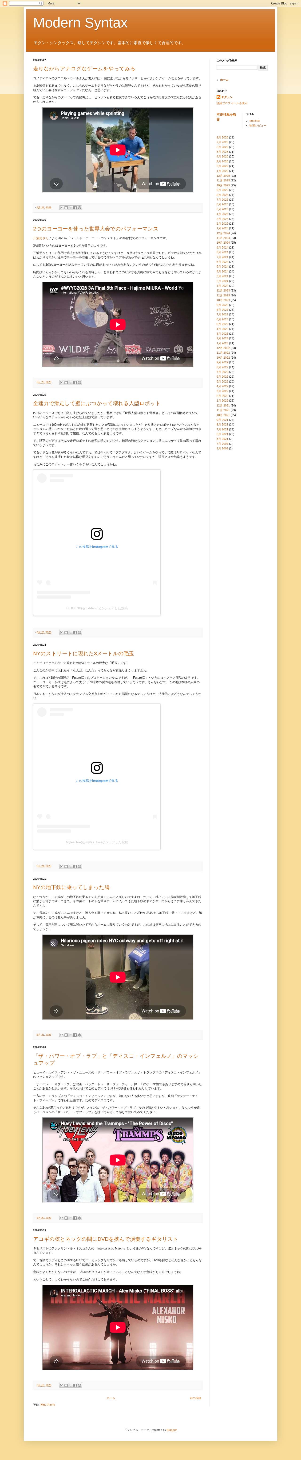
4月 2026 (222, 156)
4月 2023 (222, 329)
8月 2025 (222, 195)
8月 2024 (222, 252)
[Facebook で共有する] (75, 207)
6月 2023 (222, 319)
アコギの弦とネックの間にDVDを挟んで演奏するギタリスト (105, 1239)
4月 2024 (222, 271)
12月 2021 (223, 405)
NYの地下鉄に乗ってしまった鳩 (71, 887)
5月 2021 (222, 439)
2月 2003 (222, 448)
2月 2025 (222, 223)
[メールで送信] (61, 207)
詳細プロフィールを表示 (232, 103)
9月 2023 (222, 305)
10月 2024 (223, 242)
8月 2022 (222, 367)
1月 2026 (222, 171)
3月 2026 (222, 161)
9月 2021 (222, 420)
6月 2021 (222, 434)
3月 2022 (222, 391)
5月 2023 (222, 324)
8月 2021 (222, 424)
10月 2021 (223, 415)
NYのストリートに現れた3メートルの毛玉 (83, 653)
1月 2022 (222, 400)
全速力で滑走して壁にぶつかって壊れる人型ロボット (97, 403)
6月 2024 (222, 262)
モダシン (227, 97)
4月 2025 (222, 214)
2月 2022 (222, 396)
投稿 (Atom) (47, 1404)
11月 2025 (223, 180)
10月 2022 (223, 357)
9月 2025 (222, 190)
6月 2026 (222, 147)
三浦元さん (40, 238)
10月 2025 (223, 185)
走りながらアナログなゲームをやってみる (84, 69)
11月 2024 (223, 238)
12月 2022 (223, 348)
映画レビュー (258, 125)
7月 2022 (222, 372)
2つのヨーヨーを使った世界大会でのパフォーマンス (95, 229)
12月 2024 (223, 233)
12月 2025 (223, 175)
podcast (255, 121)
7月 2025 (222, 199)
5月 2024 (222, 266)
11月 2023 (223, 295)
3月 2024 (222, 276)
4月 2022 (222, 386)
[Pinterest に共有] (79, 207)
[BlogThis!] (66, 207)
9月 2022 (222, 362)
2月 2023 (222, 338)
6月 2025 (222, 204)
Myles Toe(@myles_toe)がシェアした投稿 (97, 842)
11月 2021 (223, 410)
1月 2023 (222, 343)
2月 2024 (222, 281)
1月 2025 (222, 228)
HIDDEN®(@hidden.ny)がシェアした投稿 (97, 608)
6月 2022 (222, 376)
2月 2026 (222, 166)
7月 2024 (222, 257)
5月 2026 (222, 151)
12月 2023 (223, 290)
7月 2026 (222, 142)
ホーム (111, 1398)
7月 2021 (222, 429)
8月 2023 (222, 309)
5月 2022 (222, 381)
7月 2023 (222, 314)
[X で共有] (70, 207)
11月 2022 (223, 352)
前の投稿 (195, 1398)
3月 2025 (222, 219)
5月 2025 (222, 209)
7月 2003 (222, 443)
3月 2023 (222, 333)
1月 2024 (222, 285)
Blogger (172, 1430)
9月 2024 (222, 247)
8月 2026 (222, 137)
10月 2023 (223, 300)
